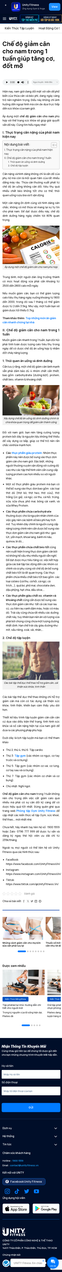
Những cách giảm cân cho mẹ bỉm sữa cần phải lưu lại (21, 944)
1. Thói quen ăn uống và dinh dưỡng (26, 161)
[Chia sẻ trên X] (28, 901)
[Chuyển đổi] (56, 1128)
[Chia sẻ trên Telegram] (40, 901)
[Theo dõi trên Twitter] (26, 1192)
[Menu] (4, 18)
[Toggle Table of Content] (52, 145)
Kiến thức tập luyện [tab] (19, 28)
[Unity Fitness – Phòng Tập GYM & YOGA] (13, 18)
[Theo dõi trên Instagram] (7, 1192)
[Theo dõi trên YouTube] (36, 1192)
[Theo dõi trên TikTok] (17, 1192)
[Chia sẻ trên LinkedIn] (36, 901)
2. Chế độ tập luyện (18, 165)
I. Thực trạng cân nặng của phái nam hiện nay (28, 152)
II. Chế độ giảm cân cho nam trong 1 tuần (27, 158)
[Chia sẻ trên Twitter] (32, 901)
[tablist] (31, 28)
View (55, 6)
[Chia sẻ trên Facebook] (23, 901)
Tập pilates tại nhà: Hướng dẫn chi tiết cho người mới (21, 1007)
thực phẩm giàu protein (27, 453)
